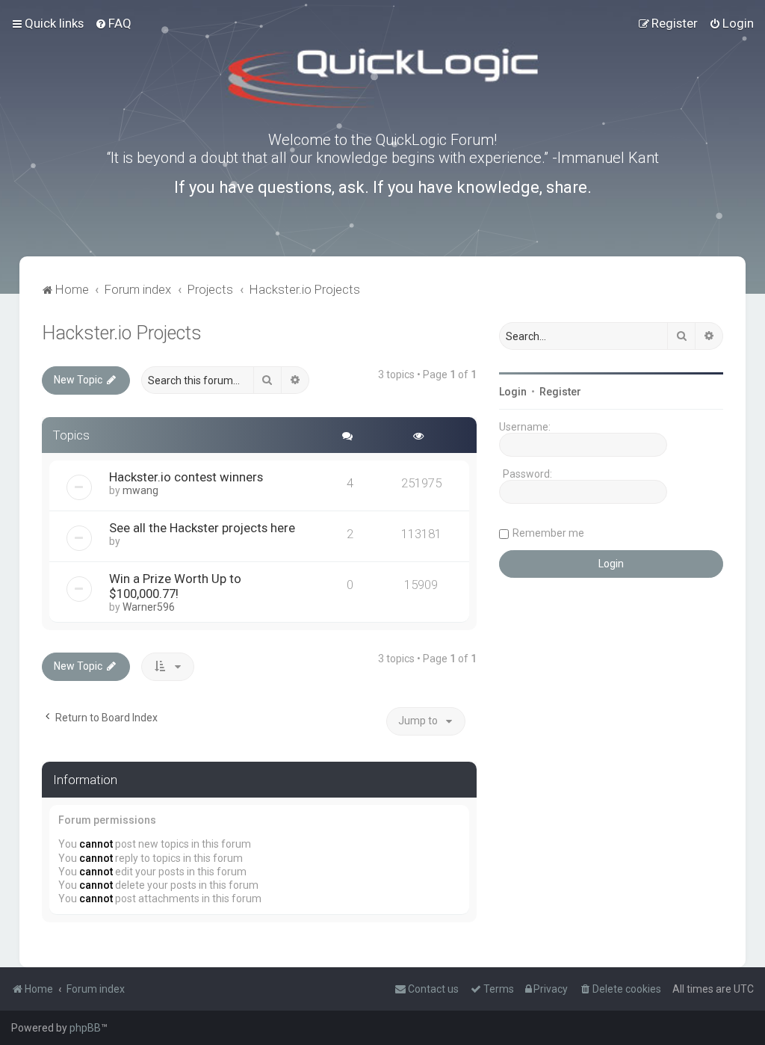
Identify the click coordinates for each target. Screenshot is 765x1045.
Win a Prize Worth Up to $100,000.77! (175, 586)
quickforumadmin (167, 541)
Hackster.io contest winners (186, 476)
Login (513, 392)
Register (560, 392)
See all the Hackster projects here (202, 527)
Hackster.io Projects (122, 333)
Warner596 (149, 607)
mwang (140, 490)
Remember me (548, 533)
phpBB (85, 1028)
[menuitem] (113, 23)
